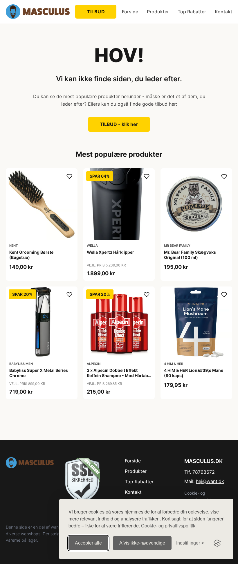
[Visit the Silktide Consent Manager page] (217, 543)
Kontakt (223, 12)
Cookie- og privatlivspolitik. (168, 525)
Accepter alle (88, 542)
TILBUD (96, 12)
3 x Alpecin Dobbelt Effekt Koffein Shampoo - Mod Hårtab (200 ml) (117, 375)
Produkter (158, 12)
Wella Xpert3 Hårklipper (110, 252)
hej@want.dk (210, 481)
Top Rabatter (192, 12)
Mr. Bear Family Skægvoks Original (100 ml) (190, 255)
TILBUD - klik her (119, 124)
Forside (130, 12)
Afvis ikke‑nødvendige (142, 542)
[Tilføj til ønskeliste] (69, 176)
